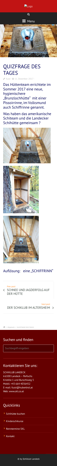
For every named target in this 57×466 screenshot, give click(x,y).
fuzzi (8, 78)
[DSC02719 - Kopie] (28, 40)
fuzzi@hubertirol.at (22, 387)
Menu (30, 21)
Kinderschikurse (14, 421)
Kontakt (10, 436)
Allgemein (11, 327)
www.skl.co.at (16, 391)
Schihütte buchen (15, 413)
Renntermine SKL (15, 428)
